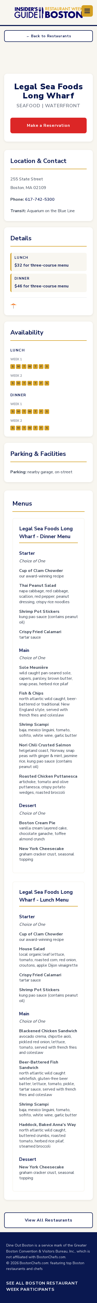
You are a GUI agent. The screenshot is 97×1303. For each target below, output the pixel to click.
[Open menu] (87, 11)
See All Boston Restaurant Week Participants (42, 1286)
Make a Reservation (48, 125)
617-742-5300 (40, 199)
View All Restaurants (48, 1220)
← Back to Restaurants (48, 36)
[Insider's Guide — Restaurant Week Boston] (49, 12)
